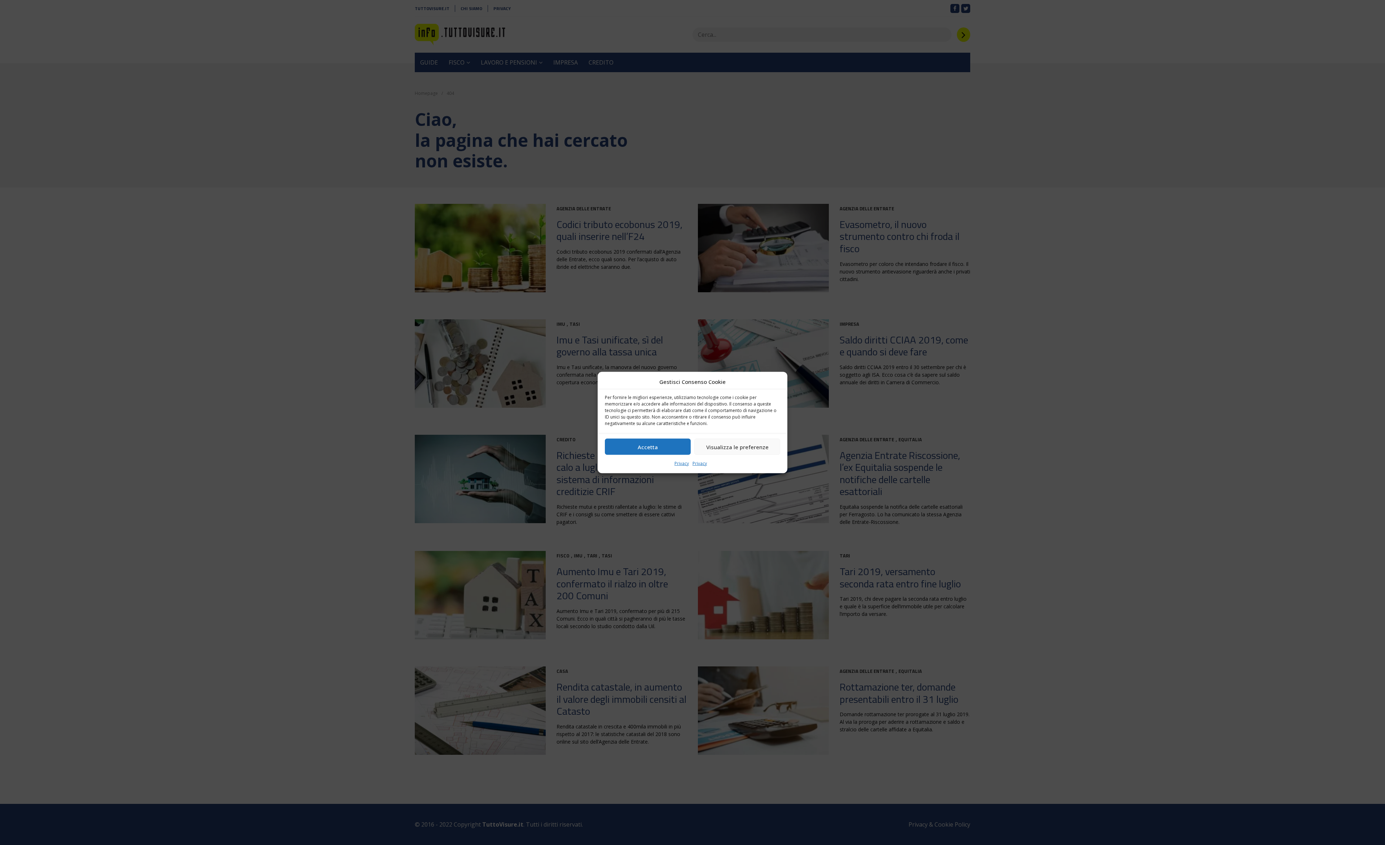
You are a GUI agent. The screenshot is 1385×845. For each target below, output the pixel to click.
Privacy (681, 463)
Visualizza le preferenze (737, 446)
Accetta (648, 446)
